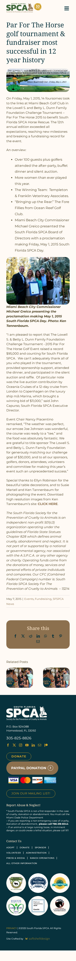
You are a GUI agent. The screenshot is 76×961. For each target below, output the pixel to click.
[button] (9, 678)
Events (29, 598)
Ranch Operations (42, 858)
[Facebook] (8, 745)
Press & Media (15, 858)
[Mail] (39, 745)
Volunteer (13, 852)
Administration (36, 852)
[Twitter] (14, 745)
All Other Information (21, 863)
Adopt (10, 847)
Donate (18, 756)
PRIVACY (11, 928)
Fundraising (43, 598)
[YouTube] (26, 745)
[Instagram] (20, 745)
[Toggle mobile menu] (67, 8)
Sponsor (40, 847)
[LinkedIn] (33, 745)
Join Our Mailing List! (30, 793)
